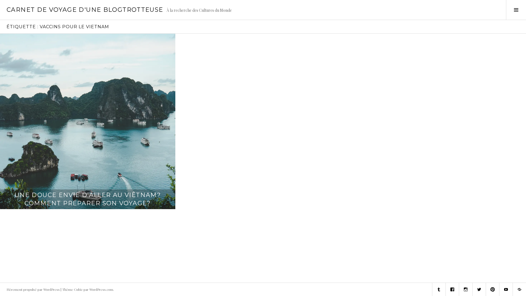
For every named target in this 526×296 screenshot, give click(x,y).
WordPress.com (101, 289)
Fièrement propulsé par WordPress (33, 289)
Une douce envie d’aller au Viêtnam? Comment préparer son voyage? (88, 199)
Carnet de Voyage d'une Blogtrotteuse (85, 9)
